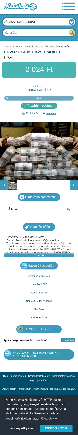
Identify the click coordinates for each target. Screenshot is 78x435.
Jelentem (51, 113)
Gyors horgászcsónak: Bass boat (25, 340)
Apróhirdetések (13, 46)
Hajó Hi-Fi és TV (39, 317)
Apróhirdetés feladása (63, 376)
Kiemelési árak (18, 376)
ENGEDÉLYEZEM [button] (56, 428)
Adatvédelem (9, 389)
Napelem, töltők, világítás (39, 301)
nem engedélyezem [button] (21, 428)
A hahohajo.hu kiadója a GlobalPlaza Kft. (55, 389)
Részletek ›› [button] (49, 418)
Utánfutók (39, 309)
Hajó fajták (68, 340)
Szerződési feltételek (39, 376)
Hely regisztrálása (39, 380)
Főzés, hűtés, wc (39, 292)
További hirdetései (40, 106)
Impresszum (25, 389)
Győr (9, 57)
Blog (5, 376)
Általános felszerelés (39, 276)
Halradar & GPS (39, 284)
